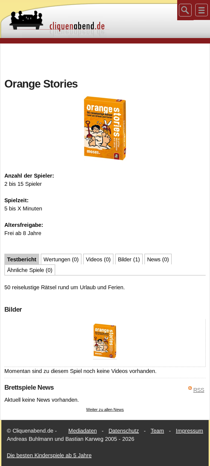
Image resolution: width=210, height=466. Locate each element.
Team (157, 431)
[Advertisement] (105, 60)
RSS (198, 390)
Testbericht (21, 259)
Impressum (189, 431)
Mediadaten (82, 431)
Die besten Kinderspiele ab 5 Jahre (49, 455)
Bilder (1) (129, 259)
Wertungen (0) (61, 259)
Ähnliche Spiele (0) (29, 270)
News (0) (158, 259)
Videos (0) (98, 259)
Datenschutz (124, 431)
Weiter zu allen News (105, 409)
